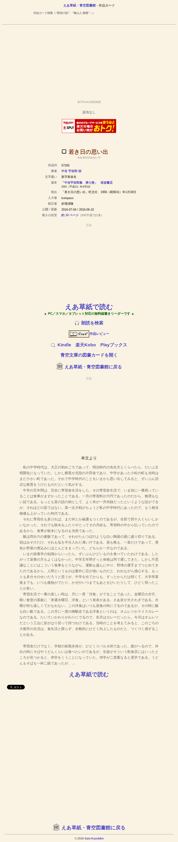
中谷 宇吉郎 (69, 171)
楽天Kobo (86, 344)
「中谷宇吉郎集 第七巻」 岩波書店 (87, 182)
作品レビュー (99, 333)
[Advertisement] (89, 60)
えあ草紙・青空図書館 (79, 5)
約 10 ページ (70, 215)
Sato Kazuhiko (94, 838)
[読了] (64, 151)
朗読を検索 (92, 322)
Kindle (64, 344)
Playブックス (113, 344)
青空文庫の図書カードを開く (89, 355)
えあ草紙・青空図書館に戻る (93, 366)
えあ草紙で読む (89, 306)
